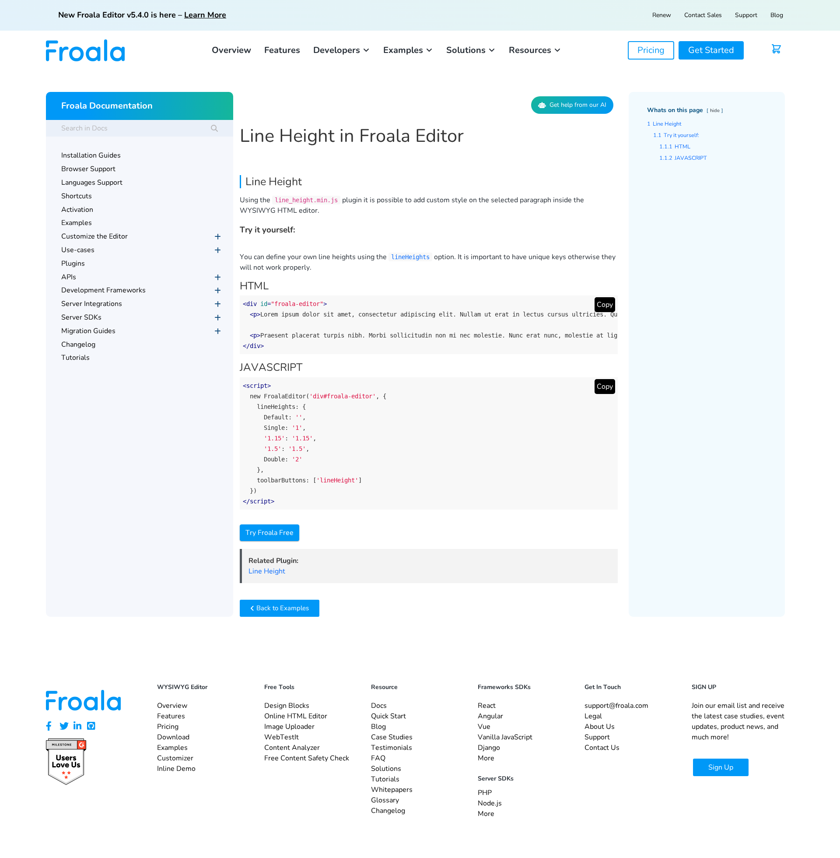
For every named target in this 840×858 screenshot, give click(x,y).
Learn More (205, 15)
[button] (342, 50)
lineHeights (410, 256)
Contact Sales (703, 15)
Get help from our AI (578, 105)
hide (715, 110)
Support (746, 15)
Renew (661, 15)
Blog (776, 15)
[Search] (214, 128)
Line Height (266, 571)
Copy (605, 304)
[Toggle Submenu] (218, 236)
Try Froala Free (269, 533)
